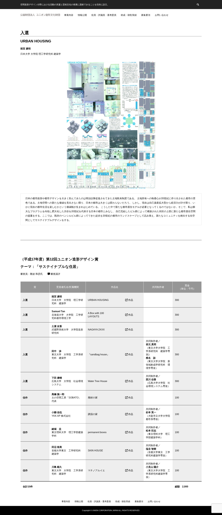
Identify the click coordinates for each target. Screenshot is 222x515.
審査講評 (55, 274)
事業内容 (68, 15)
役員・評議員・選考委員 (103, 15)
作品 (130, 300)
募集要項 (145, 15)
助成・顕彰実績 (129, 15)
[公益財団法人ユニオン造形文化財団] (40, 15)
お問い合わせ (161, 15)
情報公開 (82, 15)
